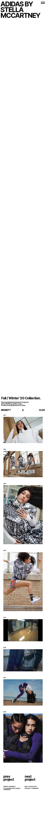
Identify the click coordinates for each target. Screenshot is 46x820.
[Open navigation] (43, 2)
